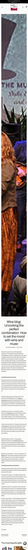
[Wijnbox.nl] (14, 7)
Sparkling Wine (17, 440)
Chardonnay (10, 413)
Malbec (3, 455)
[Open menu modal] (2, 7)
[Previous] (2, 1)
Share (4, 529)
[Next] (25, 1)
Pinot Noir (4, 426)
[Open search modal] (22, 7)
